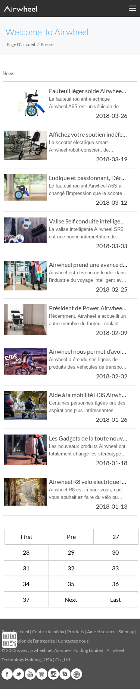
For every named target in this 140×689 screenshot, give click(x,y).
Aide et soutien (101, 631)
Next (71, 599)
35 (71, 583)
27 (115, 536)
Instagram (53, 674)
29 (71, 552)
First (26, 536)
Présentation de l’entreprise (28, 641)
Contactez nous (73, 641)
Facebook (7, 674)
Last (115, 599)
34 (26, 583)
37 (26, 599)
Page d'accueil (21, 44)
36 (115, 583)
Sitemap (126, 631)
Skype (65, 674)
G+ (41, 674)
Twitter (18, 674)
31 (26, 567)
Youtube (30, 674)
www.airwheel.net (35, 650)
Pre (71, 536)
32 (71, 567)
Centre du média (48, 631)
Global (76, 674)
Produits (75, 631)
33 (115, 567)
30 (115, 552)
